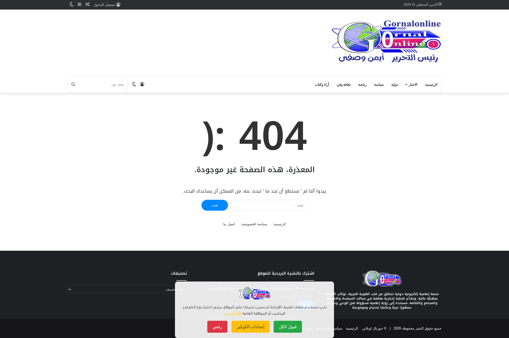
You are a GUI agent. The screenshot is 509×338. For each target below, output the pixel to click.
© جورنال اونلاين (374, 328)
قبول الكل (288, 326)
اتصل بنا (229, 224)
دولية (394, 84)
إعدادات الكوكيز (250, 326)
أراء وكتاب (322, 84)
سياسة (379, 84)
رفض (217, 326)
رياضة (362, 84)
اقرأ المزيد (233, 313)
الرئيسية (431, 84)
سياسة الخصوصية (254, 224)
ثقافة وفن (344, 84)
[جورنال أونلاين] (386, 42)
